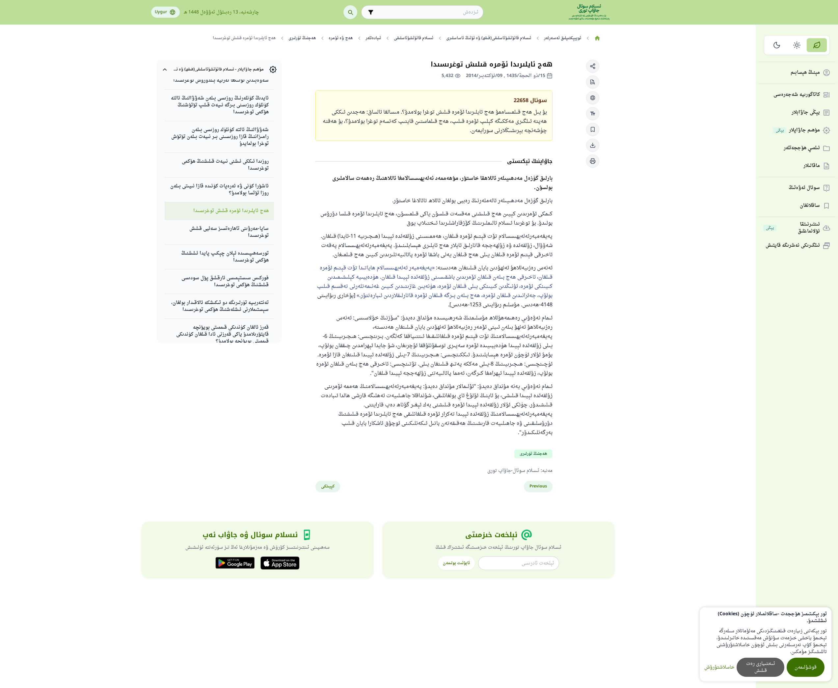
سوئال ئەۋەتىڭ (804, 188)
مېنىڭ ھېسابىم (805, 73)
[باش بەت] (597, 38)
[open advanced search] (370, 12)
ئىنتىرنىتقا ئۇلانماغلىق (793, 228)
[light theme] (797, 45)
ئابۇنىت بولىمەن (456, 563)
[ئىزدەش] (350, 12)
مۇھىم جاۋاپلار (798, 130)
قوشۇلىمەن (806, 667)
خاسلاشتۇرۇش (719, 667)
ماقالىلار (811, 166)
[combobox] (426, 12)
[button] (592, 66)
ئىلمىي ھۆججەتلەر (802, 148)
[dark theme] (777, 45)
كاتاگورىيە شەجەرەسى (796, 95)
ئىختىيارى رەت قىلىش (760, 667)
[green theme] (817, 45)
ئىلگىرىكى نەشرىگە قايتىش (793, 245)
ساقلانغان (810, 206)
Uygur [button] (161, 12)
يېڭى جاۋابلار (806, 112)
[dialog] (765, 644)
